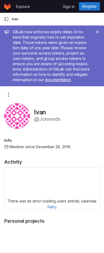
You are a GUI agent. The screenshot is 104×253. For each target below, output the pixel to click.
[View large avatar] (17, 115)
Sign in (69, 6)
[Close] (97, 32)
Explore (23, 6)
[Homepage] (7, 6)
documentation (58, 79)
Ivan (15, 19)
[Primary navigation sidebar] (6, 19)
